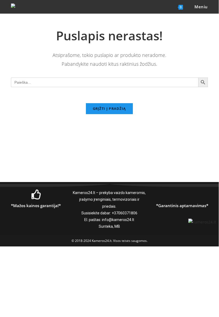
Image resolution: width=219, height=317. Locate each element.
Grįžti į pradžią (109, 108)
